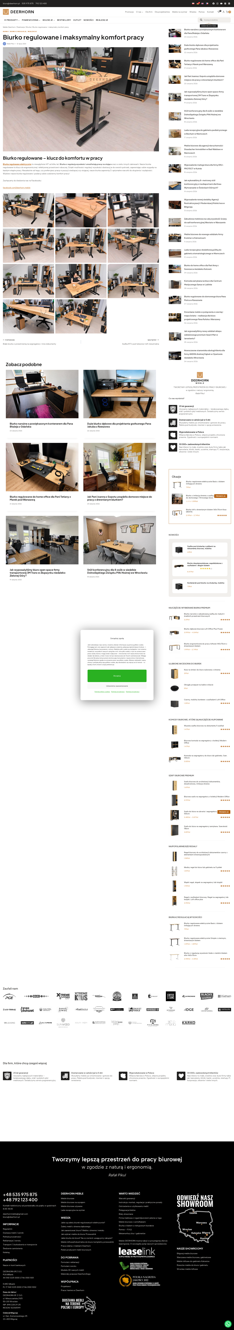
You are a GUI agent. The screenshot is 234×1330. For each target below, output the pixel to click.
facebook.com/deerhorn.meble (16, 187)
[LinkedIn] (229, 3)
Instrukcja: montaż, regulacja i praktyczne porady (140, 1202)
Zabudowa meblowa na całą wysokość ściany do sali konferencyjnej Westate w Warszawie (205, 220)
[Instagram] (217, 3)
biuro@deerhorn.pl (11, 3)
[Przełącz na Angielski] (202, 3)
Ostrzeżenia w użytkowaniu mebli (133, 1206)
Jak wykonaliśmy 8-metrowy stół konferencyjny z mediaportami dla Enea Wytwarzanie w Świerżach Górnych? (202, 184)
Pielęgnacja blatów (127, 1210)
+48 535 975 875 (20, 1194)
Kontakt (210, 12)
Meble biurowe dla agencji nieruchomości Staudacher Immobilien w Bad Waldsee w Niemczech (203, 149)
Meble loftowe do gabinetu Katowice (193, 1261)
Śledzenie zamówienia (12, 1248)
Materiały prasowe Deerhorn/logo (76, 1274)
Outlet (77, 20)
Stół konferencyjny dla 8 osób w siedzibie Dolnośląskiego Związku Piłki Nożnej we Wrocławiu (117, 571)
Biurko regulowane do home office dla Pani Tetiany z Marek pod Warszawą (40, 498)
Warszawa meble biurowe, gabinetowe (194, 1257)
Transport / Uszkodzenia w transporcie (20, 1245)
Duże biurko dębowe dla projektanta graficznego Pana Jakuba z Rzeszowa (119, 425)
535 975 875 (28, 3)
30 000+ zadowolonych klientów (194, 444)
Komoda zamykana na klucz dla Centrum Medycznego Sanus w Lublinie (203, 283)
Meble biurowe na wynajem (73, 1202)
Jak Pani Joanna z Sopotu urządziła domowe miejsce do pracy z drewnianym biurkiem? (119, 498)
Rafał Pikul (10, 44)
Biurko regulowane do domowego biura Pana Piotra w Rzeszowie (205, 298)
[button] (28, 210)
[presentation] (42, 394)
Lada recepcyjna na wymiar (73, 1210)
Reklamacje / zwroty (12, 1241)
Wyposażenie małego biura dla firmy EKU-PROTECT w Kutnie (204, 167)
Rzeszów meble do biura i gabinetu (192, 1265)
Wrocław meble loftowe (187, 1269)
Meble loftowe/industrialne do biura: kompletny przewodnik (87, 1242)
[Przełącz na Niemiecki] (197, 3)
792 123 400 (41, 3)
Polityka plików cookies (102, 692)
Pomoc (202, 12)
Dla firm (149, 12)
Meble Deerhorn (9, 27)
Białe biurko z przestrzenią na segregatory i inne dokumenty (29, 342)
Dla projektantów (162, 12)
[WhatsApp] (228, 1324)
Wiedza (193, 12)
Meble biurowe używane (71, 1206)
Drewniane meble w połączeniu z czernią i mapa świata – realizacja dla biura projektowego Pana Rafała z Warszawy (203, 316)
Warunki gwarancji (127, 1198)
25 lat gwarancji (186, 406)
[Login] (223, 12)
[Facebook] (213, 3)
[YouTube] (221, 3)
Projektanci (66, 1286)
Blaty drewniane (126, 1214)
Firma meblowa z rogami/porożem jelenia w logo (140, 1218)
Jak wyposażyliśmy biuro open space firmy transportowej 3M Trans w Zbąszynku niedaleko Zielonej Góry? (37, 572)
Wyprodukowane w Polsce (191, 432)
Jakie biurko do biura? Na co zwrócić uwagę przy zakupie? (86, 1238)
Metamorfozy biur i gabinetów (132, 1233)
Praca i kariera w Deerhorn (72, 1290)
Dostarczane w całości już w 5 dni (194, 419)
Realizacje (102, 20)
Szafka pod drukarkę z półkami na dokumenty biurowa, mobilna (201, 547)
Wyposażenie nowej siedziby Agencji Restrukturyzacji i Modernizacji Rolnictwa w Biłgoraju (204, 203)
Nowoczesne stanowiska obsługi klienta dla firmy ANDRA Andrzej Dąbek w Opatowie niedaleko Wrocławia (204, 354)
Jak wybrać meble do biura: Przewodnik (78, 1234)
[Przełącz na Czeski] (207, 3)
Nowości (88, 20)
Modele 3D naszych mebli (72, 1270)
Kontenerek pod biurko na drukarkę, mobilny (205, 583)
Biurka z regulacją (18, 31)
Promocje (129, 12)
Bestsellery (64, 20)
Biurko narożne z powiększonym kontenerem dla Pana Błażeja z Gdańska (41, 425)
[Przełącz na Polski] (193, 3)
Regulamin (7, 1229)
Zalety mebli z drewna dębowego (75, 1226)
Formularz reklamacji (70, 1262)
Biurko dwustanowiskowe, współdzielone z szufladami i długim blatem (204, 564)
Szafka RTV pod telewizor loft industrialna (140, 342)
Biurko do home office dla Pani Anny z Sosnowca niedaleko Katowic (201, 267)
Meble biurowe (67, 1198)
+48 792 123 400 (20, 1199)
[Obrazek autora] (4, 43)
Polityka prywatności (118, 692)
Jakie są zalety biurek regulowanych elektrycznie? (83, 1222)
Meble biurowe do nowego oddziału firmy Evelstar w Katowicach (203, 236)
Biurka (28, 27)
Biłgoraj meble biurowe (187, 1253)
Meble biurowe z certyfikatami (132, 1222)
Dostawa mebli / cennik (13, 1233)
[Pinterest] (225, 3)
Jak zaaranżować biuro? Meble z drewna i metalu (82, 1230)
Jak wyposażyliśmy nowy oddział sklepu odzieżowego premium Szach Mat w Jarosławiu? (202, 335)
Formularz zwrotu (68, 1266)
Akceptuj (117, 676)
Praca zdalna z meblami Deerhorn (76, 1246)
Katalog (6, 1252)
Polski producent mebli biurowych (76, 1250)
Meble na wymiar (179, 12)
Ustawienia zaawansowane (117, 686)
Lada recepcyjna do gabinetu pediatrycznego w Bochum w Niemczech (205, 132)
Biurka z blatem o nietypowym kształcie (136, 1226)
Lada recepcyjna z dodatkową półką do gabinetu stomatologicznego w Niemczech (204, 251)
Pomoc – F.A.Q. (125, 1230)
